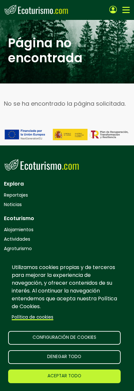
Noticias (13, 204)
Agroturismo (18, 248)
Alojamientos (19, 229)
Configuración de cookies (64, 337)
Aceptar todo (64, 376)
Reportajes (16, 195)
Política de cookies (32, 317)
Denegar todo (64, 356)
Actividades (17, 239)
